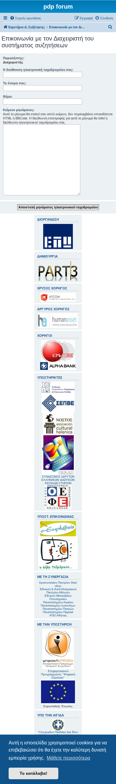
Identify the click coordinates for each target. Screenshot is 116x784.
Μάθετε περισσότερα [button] (68, 757)
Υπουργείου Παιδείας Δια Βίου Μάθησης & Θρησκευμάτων (58, 733)
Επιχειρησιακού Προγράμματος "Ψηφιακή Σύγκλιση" (58, 674)
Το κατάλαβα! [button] (33, 773)
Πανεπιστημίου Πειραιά (58, 612)
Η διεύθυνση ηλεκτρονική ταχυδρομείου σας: (38, 69)
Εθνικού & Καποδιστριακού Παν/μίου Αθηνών (58, 590)
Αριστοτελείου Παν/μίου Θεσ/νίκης (58, 584)
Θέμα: (7, 96)
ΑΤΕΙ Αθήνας (58, 615)
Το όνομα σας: (14, 83)
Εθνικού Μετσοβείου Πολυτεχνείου (58, 597)
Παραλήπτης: (13, 58)
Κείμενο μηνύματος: (19, 110)
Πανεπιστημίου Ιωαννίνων (58, 605)
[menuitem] (25, 18)
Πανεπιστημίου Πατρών (58, 608)
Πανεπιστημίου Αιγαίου (58, 602)
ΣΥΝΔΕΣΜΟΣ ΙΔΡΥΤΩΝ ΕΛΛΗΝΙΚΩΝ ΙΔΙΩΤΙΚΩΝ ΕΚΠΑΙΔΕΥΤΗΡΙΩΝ (58, 480)
